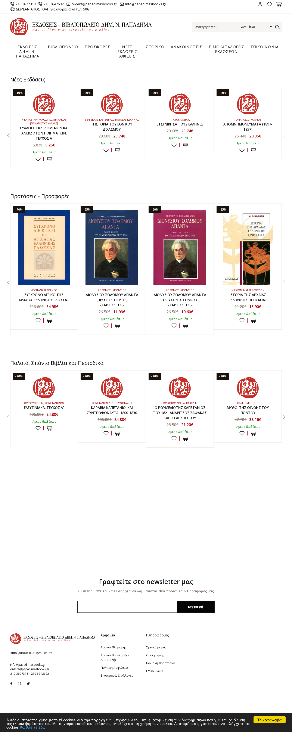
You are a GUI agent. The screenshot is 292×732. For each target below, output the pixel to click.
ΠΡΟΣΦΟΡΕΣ (97, 46)
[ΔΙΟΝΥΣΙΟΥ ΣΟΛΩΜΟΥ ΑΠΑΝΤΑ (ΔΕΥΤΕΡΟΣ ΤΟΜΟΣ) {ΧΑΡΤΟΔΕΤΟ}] (180, 247)
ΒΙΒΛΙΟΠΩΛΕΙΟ (63, 46)
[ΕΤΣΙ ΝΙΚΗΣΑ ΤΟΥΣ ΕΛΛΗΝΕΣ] (180, 103)
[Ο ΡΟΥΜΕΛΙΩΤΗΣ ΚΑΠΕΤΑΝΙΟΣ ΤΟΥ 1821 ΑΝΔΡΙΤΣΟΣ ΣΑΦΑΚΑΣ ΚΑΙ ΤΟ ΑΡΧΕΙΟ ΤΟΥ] (180, 387)
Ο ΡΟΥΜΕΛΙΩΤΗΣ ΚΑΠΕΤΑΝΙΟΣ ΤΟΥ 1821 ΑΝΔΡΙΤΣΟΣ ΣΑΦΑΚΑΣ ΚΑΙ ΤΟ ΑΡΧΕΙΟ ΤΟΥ (180, 412)
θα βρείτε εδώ (32, 727)
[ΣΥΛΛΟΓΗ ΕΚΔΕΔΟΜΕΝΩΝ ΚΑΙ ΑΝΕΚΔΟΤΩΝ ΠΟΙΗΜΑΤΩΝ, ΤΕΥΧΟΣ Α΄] (44, 103)
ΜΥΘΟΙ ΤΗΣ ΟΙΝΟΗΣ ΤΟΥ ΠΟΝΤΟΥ (248, 410)
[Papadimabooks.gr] (81, 34)
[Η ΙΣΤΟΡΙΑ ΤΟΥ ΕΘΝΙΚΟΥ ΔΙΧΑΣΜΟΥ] (112, 103)
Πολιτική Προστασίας (160, 663)
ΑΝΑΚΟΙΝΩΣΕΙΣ (186, 46)
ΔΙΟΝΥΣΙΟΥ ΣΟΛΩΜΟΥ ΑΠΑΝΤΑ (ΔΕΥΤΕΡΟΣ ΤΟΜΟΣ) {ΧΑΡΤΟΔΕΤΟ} (180, 299)
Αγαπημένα (269, 4)
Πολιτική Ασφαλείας (114, 668)
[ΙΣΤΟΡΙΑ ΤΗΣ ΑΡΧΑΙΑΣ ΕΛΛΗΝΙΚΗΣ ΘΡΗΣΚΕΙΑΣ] (248, 247)
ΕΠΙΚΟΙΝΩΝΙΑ (265, 46)
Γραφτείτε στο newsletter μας (146, 581)
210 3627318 (26, 4)
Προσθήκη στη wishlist (38, 159)
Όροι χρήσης (155, 655)
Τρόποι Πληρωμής (113, 647)
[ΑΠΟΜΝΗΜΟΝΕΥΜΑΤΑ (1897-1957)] (248, 103)
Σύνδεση (260, 4)
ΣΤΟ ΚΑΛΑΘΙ (49, 158)
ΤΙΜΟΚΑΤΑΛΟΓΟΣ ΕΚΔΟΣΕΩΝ (226, 49)
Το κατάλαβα (269, 719)
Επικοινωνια (154, 671)
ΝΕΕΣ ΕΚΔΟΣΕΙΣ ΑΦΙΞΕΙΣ (127, 51)
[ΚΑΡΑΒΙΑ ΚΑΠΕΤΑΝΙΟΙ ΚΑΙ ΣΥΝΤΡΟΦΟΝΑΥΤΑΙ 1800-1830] (112, 387)
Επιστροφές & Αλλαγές (117, 675)
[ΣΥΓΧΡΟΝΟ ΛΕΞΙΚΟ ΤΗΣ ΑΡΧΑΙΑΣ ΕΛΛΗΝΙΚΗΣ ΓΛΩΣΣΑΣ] (44, 247)
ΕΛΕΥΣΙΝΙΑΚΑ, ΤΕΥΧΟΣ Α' (44, 407)
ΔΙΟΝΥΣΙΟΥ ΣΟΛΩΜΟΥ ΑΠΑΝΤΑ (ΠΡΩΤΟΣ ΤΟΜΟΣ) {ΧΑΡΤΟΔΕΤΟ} (112, 299)
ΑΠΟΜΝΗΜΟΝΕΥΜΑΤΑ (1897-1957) (247, 127)
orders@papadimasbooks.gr (94, 4)
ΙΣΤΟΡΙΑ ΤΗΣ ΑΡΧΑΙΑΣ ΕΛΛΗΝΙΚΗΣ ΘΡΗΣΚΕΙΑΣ (248, 297)
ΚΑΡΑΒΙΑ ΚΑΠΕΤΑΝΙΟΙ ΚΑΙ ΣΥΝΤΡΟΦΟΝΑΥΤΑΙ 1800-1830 (112, 410)
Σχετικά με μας (156, 647)
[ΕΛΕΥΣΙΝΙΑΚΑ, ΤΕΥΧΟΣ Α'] (44, 387)
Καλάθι (279, 4)
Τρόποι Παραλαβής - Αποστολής (115, 657)
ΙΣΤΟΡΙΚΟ (154, 46)
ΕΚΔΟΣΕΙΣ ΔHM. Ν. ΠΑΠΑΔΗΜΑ (27, 51)
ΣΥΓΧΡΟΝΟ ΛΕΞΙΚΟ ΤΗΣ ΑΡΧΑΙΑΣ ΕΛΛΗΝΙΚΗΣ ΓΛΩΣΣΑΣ (44, 297)
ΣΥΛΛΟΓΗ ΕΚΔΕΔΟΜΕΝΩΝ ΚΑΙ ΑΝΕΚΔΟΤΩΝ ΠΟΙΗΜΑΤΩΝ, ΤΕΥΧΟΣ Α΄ (44, 133)
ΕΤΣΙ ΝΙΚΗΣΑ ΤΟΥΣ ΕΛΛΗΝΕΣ (180, 124)
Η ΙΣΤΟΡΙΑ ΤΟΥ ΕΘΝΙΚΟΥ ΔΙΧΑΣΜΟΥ (111, 127)
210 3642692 (54, 4)
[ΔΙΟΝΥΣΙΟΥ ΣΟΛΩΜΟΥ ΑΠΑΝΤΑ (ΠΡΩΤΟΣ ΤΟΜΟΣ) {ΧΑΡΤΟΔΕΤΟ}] (112, 247)
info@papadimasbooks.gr (145, 4)
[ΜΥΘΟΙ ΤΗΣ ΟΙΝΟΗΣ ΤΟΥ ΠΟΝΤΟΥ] (248, 387)
